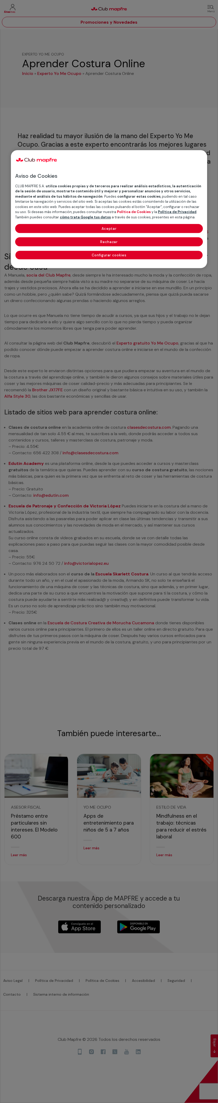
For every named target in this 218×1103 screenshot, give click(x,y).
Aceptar (109, 229)
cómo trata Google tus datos (85, 217)
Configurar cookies (109, 255)
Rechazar (109, 242)
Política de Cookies (134, 212)
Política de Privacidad (177, 212)
